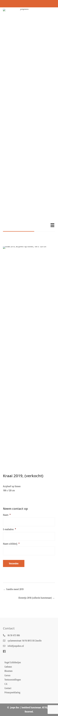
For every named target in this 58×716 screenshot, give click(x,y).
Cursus (7, 675)
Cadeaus (8, 666)
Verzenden (13, 563)
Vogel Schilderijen (12, 662)
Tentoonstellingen (12, 679)
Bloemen (8, 671)
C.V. (6, 684)
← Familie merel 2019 (13, 589)
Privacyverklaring (12, 692)
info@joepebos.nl (16, 646)
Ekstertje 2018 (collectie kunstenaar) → (36, 597)
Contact (7, 688)
